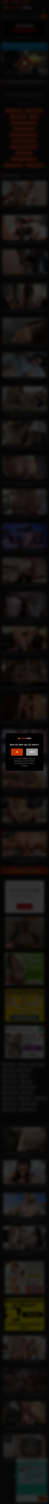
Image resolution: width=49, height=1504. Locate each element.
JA (17, 752)
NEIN (32, 752)
